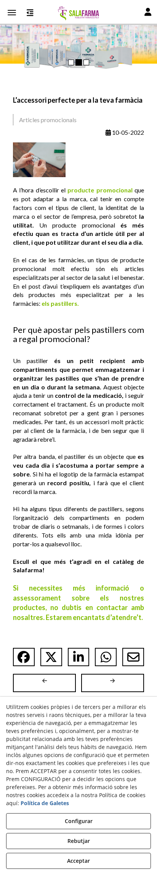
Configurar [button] (79, 821)
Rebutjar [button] (78, 840)
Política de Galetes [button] (45, 803)
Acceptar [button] (78, 860)
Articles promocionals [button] (48, 119)
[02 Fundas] (78, 36)
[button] (78, 13)
